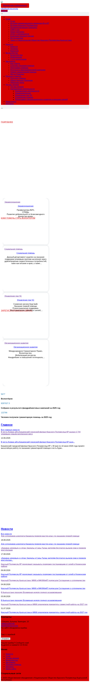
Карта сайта (11, 669)
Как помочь (10, 662)
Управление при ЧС (25, 300)
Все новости (6, 534)
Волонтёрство (12, 660)
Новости (7, 528)
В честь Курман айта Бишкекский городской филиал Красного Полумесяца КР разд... (38, 442)
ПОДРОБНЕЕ (7, 122)
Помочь (4, 11)
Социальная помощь (26, 253)
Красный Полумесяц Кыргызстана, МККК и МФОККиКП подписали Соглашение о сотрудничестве (43, 588)
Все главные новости (10, 430)
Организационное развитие (26, 347)
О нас (8, 656)
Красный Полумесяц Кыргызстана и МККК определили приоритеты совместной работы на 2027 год (44, 612)
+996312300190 (8, 624)
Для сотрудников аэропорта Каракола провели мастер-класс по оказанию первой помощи (40, 544)
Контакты (10, 667)
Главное (7, 424)
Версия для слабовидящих (15, 5)
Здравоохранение (26, 206)
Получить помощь (13, 665)
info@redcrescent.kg (9, 9)
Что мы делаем (12, 658)
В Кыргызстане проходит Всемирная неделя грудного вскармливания (31, 600)
